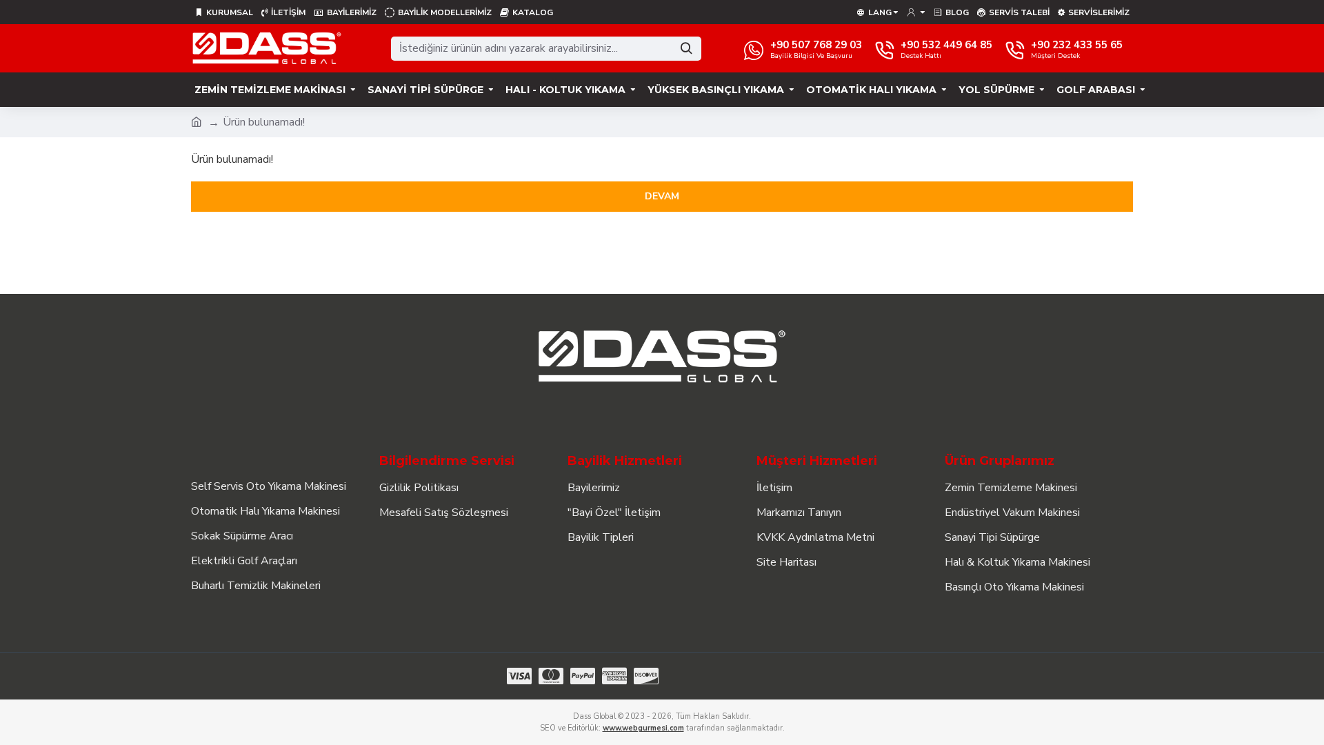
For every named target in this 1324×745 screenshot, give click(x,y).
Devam (662, 196)
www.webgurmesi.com (643, 728)
